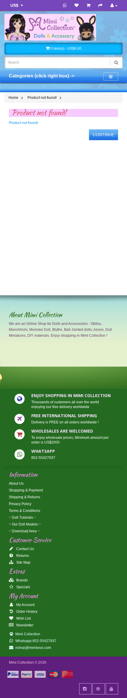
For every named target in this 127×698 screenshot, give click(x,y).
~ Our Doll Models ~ (25, 524)
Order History (26, 612)
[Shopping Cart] (88, 5)
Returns (22, 556)
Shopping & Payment (26, 490)
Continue (103, 134)
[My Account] (114, 5)
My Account (25, 605)
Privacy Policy (20, 504)
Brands (21, 580)
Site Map (22, 562)
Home (13, 98)
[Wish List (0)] (76, 5)
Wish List (23, 618)
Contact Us (24, 549)
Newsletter (24, 625)
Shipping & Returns (24, 497)
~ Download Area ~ (24, 531)
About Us (16, 483)
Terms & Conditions (24, 511)
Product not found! (42, 98)
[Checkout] (100, 5)
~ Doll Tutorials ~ (22, 517)
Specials (22, 587)
